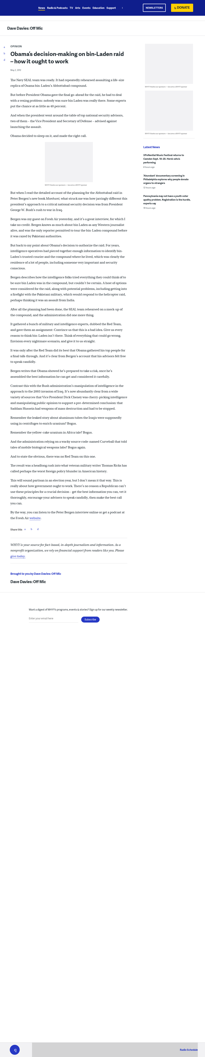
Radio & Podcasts (57, 8)
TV (71, 8)
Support (111, 8)
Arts (77, 8)
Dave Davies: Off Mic (25, 28)
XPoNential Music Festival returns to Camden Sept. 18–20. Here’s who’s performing (163, 158)
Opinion (16, 46)
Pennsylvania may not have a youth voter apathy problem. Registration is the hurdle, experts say (167, 199)
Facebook (25, 529)
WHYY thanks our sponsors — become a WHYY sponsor (66, 185)
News (41, 8)
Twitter (31, 529)
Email (38, 529)
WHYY (19, 8)
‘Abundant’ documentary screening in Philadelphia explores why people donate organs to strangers (166, 179)
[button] (15, 1050)
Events (86, 8)
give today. (17, 556)
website (35, 518)
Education (98, 8)
